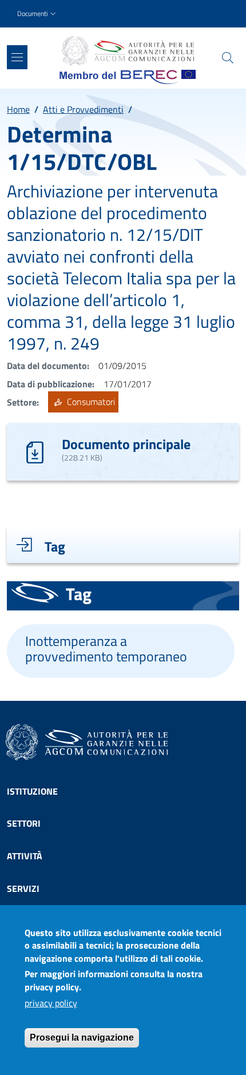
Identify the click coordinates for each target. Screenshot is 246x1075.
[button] (37, 14)
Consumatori (90, 402)
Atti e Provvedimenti (83, 109)
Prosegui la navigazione (82, 1037)
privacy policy (51, 1003)
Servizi (23, 888)
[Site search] (228, 58)
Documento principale (126, 444)
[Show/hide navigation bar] (17, 57)
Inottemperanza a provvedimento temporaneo (106, 648)
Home (18, 109)
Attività (24, 856)
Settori (24, 823)
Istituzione (32, 791)
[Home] (128, 51)
